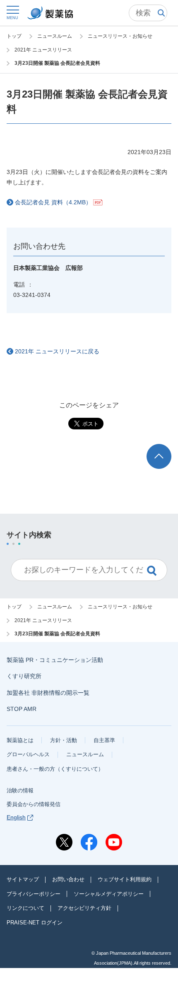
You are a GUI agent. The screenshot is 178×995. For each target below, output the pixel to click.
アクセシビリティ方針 (84, 908)
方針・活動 (63, 740)
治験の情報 (20, 790)
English (16, 817)
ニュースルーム (85, 754)
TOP (166, 448)
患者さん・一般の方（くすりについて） (55, 769)
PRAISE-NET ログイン (35, 922)
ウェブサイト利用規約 (125, 879)
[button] (12, 12)
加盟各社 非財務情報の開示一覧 (48, 692)
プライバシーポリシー (33, 894)
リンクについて (25, 908)
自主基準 (104, 740)
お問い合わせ (68, 879)
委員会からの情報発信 (33, 804)
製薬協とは (20, 740)
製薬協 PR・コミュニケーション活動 (55, 660)
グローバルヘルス (28, 754)
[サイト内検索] (148, 13)
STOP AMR (21, 709)
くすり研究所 (24, 676)
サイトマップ (23, 879)
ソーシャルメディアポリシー (109, 894)
